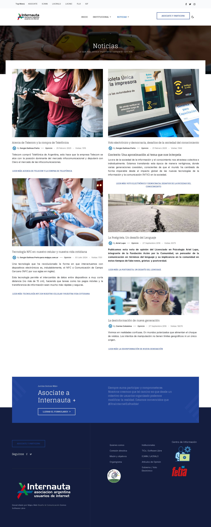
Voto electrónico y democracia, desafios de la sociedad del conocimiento (153, 142)
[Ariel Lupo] (110, 243)
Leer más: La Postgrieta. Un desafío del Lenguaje (134, 269)
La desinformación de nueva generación (134, 320)
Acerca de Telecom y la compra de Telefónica (40, 142)
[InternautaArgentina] (26, 454)
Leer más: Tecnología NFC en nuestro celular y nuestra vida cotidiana (51, 293)
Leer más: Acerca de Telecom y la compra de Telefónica (42, 171)
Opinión (48, 148)
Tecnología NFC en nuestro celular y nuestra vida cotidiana (49, 251)
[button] (102, 17)
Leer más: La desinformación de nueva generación (135, 349)
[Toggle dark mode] (192, 17)
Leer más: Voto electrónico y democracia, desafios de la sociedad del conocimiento (153, 185)
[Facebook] (186, 4)
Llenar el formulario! (56, 411)
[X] (190, 4)
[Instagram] (194, 4)
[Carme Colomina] (110, 326)
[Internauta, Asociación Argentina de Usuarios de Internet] (36, 17)
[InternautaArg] (31, 454)
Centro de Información (184, 442)
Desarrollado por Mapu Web (24, 505)
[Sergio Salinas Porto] (14, 148)
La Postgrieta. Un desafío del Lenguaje (132, 237)
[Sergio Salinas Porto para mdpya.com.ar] (14, 257)
